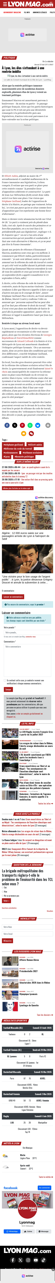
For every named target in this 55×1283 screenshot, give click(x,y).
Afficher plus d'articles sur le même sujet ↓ (17, 488)
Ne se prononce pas (11, 895)
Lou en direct (24, 729)
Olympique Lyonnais (28, 994)
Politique (9, 58)
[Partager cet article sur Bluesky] (37, 425)
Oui (5, 887)
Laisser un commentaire (13, 596)
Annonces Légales (40, 12)
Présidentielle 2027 (28, 971)
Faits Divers (23, 780)
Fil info (27, 12)
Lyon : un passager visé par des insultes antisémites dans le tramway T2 (27, 475)
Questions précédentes (9, 908)
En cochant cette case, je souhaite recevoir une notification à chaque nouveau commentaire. (25, 682)
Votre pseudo (9, 627)
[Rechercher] (50, 4)
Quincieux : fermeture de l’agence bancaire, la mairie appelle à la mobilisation (35, 796)
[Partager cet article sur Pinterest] (22, 425)
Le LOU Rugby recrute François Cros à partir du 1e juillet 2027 (36, 733)
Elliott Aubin (11, 175)
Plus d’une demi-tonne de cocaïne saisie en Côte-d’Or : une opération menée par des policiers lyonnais (35, 785)
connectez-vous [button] (31, 636)
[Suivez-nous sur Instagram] (27, 1261)
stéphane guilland (14, 444)
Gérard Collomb (25, 341)
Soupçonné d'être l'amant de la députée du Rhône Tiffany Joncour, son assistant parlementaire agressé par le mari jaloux (27, 852)
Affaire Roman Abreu (29, 959)
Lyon (7, 456)
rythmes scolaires (33, 452)
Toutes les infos (44, 803)
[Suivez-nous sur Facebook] (27, 1210)
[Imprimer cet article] (48, 425)
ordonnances (11, 452)
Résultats (50, 911)
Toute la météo (45, 1176)
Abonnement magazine (12, 12)
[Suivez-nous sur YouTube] (35, 1261)
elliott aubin (35, 444)
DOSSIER (22, 957)
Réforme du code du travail (18, 448)
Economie (23, 791)
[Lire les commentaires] (31, 433)
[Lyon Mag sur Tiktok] (42, 1261)
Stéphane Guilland (11, 201)
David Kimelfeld (25, 337)
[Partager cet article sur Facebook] (7, 425)
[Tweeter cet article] (14, 425)
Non (5, 891)
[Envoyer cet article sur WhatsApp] (30, 425)
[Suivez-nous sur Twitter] (19, 1261)
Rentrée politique (25, 456)
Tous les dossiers (44, 1014)
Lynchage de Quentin (28, 1005)
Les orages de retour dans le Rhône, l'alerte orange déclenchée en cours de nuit (36, 745)
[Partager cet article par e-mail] (23, 433)
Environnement (25, 741)
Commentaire (10, 641)
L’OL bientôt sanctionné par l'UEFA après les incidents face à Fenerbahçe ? (35, 757)
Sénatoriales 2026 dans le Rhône (34, 982)
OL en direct (24, 752)
